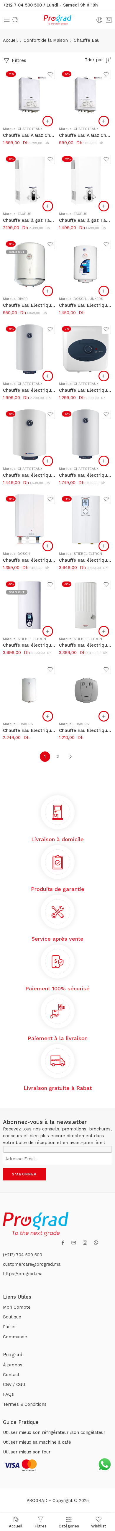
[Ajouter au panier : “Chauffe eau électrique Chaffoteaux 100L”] (47, 376)
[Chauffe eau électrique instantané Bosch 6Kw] (29, 520)
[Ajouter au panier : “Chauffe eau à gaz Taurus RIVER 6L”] (103, 206)
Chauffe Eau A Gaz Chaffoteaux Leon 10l (29, 135)
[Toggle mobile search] (15, 20)
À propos (12, 1365)
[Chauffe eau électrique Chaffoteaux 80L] (85, 435)
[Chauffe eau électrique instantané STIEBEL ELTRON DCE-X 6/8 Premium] (85, 520)
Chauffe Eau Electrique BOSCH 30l (85, 305)
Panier (9, 1326)
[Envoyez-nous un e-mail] (73, 1242)
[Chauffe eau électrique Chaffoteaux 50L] (29, 435)
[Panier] (108, 19)
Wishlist (98, 1526)
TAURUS (24, 214)
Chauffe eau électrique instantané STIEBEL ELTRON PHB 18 (85, 645)
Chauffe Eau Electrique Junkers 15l (85, 730)
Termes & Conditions (25, 1404)
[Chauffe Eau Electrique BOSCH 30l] (85, 265)
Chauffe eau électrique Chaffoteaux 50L (29, 475)
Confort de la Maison (46, 40)
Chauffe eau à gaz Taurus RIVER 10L (29, 220)
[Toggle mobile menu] (7, 19)
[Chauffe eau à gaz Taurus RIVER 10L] (29, 180)
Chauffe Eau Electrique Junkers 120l (29, 730)
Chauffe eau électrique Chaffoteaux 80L (85, 475)
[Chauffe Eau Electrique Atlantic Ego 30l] (29, 265)
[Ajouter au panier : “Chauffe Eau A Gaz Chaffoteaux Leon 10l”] (47, 121)
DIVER (23, 299)
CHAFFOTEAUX (30, 129)
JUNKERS (95, 299)
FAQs (8, 1394)
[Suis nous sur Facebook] (62, 1242)
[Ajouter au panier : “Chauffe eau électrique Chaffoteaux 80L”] (103, 461)
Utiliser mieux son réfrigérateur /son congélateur (54, 1432)
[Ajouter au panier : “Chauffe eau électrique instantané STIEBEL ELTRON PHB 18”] (103, 631)
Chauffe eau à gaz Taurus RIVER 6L (85, 220)
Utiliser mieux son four (26, 1452)
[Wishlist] (50, 74)
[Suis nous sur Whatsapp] (95, 1242)
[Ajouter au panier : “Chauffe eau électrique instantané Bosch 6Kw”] (47, 546)
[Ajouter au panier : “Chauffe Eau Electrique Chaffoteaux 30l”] (103, 376)
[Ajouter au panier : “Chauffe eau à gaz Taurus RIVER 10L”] (47, 206)
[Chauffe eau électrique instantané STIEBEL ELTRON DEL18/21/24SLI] (29, 605)
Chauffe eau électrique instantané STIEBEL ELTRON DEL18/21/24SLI (29, 645)
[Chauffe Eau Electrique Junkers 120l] (29, 690)
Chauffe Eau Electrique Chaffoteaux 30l (85, 390)
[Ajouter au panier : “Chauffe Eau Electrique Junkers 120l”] (47, 716)
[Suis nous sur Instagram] (85, 1242)
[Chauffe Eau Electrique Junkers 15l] (85, 690)
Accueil (10, 40)
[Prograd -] (57, 20)
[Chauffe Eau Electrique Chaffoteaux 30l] (85, 350)
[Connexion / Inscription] (99, 19)
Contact (11, 1374)
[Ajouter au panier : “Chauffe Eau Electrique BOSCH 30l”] (103, 291)
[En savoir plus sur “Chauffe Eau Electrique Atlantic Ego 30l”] (47, 291)
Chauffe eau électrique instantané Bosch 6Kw (29, 560)
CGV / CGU (14, 1384)
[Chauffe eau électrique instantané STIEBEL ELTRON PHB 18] (85, 605)
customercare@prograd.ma (31, 1264)
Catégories (69, 1526)
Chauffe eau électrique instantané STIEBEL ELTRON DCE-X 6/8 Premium (85, 560)
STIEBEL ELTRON (88, 554)
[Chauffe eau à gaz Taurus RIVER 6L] (85, 180)
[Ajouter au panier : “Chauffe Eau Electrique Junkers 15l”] (103, 716)
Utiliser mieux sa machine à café (37, 1442)
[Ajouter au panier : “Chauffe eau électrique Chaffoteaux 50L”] (47, 461)
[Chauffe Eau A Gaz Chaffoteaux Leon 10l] (29, 95)
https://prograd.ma (22, 1273)
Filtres (18, 60)
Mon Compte (17, 1307)
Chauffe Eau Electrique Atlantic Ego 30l (29, 305)
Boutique (12, 1317)
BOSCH (80, 299)
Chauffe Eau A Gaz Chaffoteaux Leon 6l (85, 135)
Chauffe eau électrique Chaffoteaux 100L (29, 390)
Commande (15, 1336)
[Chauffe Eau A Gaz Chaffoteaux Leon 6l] (85, 95)
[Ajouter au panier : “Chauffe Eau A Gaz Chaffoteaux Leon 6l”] (103, 121)
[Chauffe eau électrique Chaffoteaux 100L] (29, 350)
